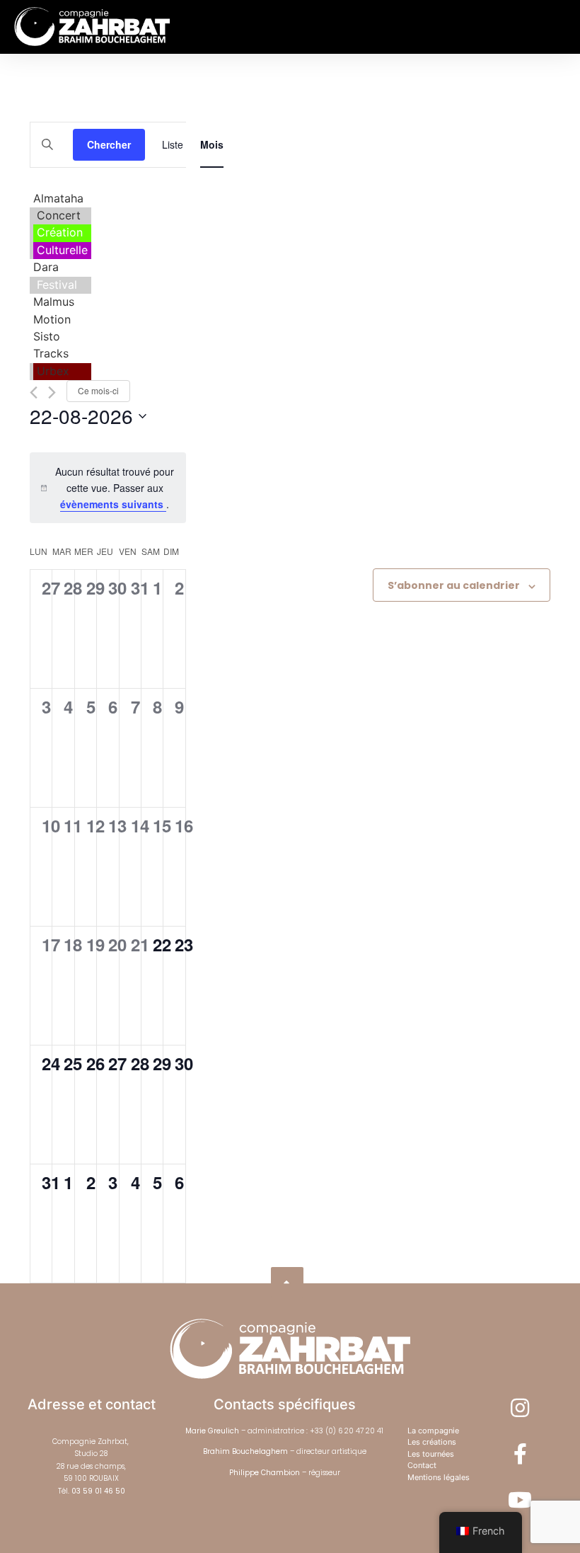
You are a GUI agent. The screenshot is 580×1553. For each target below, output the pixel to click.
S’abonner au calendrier (454, 585)
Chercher (109, 144)
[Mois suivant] (52, 392)
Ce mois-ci (98, 390)
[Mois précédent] (33, 392)
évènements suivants (113, 504)
